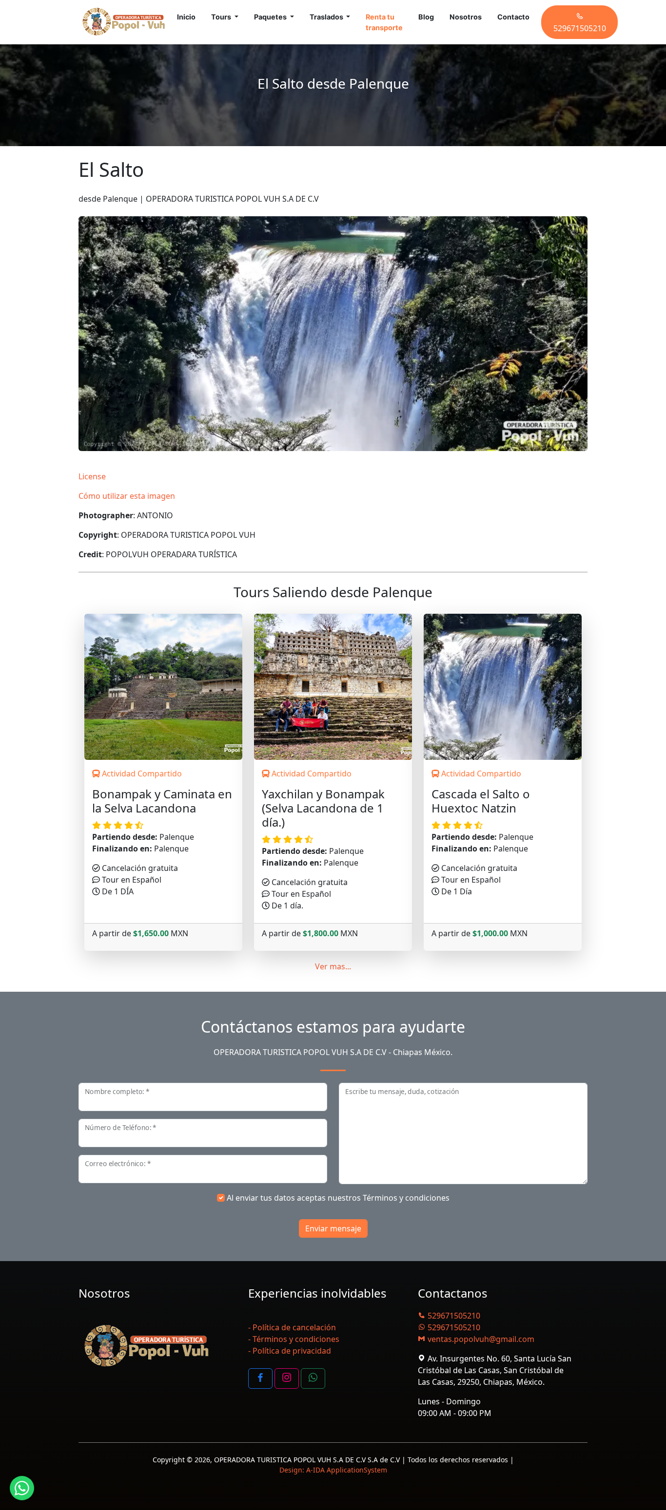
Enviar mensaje (333, 1228)
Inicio (186, 17)
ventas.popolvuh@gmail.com (480, 1339)
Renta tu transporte (384, 22)
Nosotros (466, 17)
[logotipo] (123, 22)
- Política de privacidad (289, 1350)
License (92, 476)
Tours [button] (222, 17)
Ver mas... (333, 966)
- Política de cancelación (292, 1327)
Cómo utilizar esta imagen (126, 496)
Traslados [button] (327, 17)
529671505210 (453, 1315)
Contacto (513, 17)
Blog (426, 17)
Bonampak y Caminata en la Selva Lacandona (162, 801)
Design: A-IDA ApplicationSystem (333, 1469)
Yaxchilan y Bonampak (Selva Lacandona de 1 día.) (323, 808)
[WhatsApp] (313, 1378)
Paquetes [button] (271, 17)
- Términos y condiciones (293, 1339)
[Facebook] (260, 1378)
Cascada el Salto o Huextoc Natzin (480, 801)
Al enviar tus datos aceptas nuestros (338, 1197)
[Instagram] (286, 1378)
